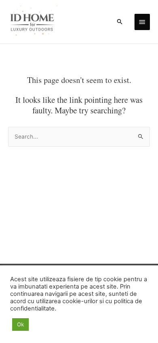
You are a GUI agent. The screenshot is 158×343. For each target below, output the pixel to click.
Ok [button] (20, 324)
